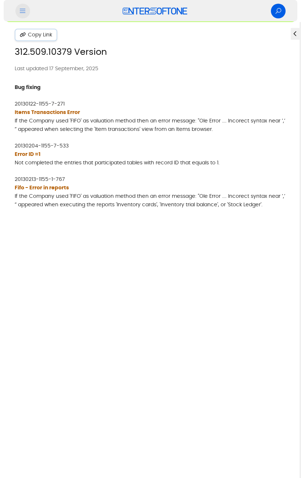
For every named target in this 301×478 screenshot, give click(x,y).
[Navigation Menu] (22, 11)
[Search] (278, 11)
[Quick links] (155, 11)
